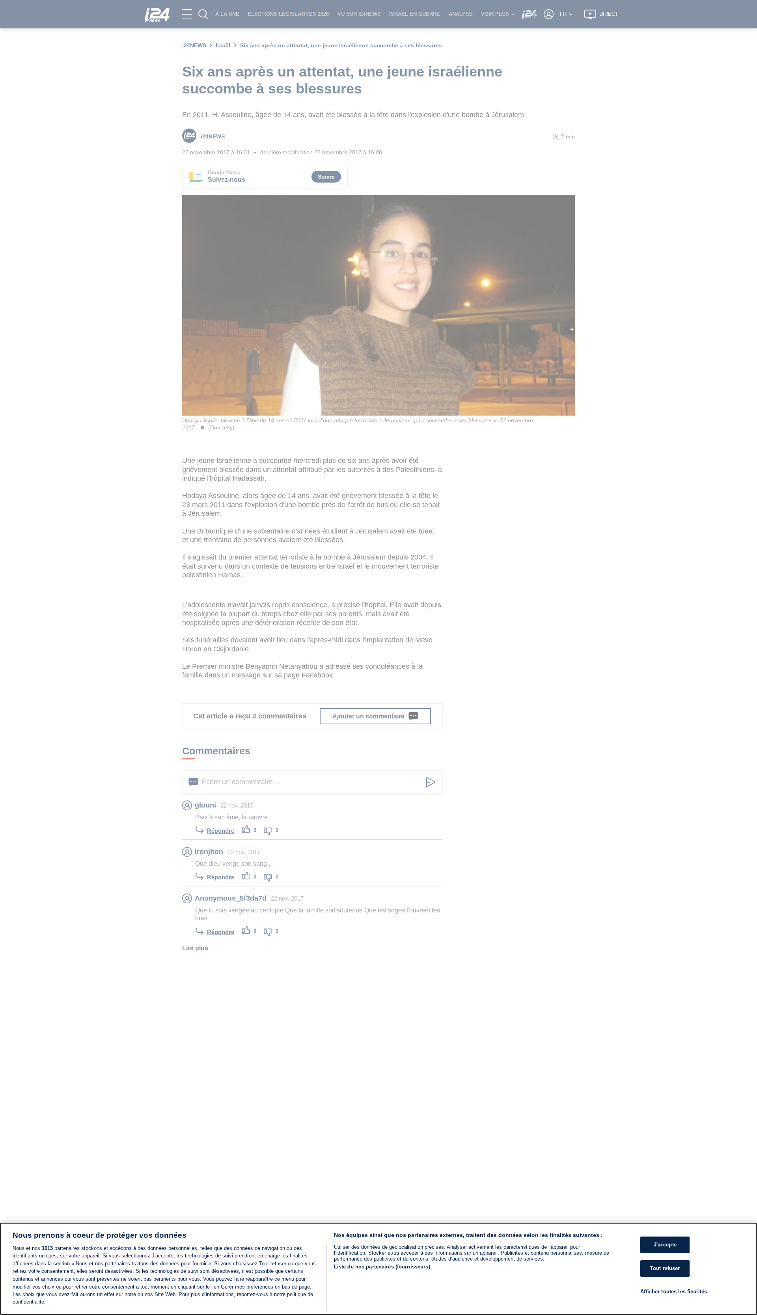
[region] (378, 1269)
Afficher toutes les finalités (673, 1291)
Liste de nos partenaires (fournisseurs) (382, 1267)
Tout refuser (665, 1268)
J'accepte (665, 1245)
